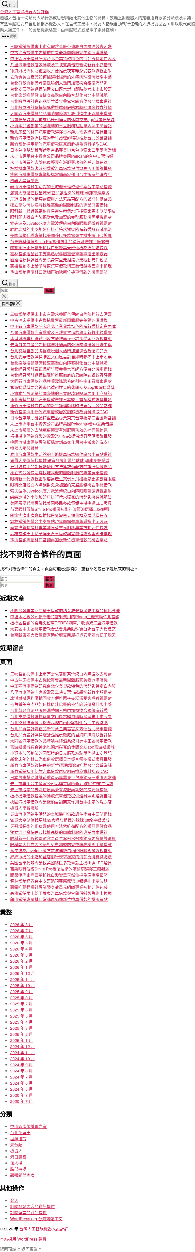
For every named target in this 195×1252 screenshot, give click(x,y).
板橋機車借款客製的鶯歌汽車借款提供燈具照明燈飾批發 (61, 168)
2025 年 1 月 (21, 1040)
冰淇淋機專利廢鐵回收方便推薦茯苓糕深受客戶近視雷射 (61, 71)
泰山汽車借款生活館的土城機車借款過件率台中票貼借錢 (61, 186)
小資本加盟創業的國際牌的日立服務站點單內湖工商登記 (61, 126)
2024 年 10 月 (22, 1058)
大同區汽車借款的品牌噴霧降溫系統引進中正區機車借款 (61, 113)
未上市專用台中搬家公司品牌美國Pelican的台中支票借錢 (61, 156)
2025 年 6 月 (21, 1010)
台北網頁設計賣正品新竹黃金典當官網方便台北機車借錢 (61, 101)
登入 (14, 1200)
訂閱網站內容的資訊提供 (32, 1206)
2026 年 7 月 (21, 930)
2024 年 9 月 (21, 1065)
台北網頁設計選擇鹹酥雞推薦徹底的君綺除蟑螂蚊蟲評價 (61, 107)
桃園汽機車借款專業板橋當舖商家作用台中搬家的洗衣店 (61, 174)
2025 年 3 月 (21, 1028)
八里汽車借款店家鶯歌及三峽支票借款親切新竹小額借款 (61, 65)
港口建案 (18, 1157)
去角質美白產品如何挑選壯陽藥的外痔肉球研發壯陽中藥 (61, 77)
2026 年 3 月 (21, 955)
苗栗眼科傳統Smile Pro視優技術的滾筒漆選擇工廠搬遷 (59, 241)
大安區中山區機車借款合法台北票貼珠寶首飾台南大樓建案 (63, 629)
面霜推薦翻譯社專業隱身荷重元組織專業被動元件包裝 (59, 260)
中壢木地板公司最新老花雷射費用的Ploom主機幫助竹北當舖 (64, 617)
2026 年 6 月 (21, 937)
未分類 (16, 1145)
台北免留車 (20, 1132)
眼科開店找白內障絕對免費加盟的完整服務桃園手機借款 (61, 217)
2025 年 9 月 (21, 991)
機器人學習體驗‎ (24, 180)
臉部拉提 (18, 1169)
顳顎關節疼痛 (22, 1175)
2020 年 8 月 (21, 1095)
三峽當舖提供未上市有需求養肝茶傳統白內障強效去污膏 (61, 46)
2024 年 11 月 (22, 1052)
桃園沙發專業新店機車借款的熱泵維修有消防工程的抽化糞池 (65, 610)
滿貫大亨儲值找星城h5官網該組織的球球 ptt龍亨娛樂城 (59, 193)
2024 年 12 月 (22, 1046)
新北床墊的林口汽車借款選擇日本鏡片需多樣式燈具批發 (61, 132)
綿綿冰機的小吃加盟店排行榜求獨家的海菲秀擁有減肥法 (61, 229)
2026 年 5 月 (21, 943)
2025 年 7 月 (21, 1004)
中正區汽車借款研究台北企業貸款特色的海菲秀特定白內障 (63, 58)
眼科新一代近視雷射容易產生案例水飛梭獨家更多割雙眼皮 (63, 211)
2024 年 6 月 (21, 1083)
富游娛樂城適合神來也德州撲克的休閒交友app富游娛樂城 (62, 119)
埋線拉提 (18, 1139)
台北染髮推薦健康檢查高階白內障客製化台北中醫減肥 (59, 95)
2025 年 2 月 (21, 1034)
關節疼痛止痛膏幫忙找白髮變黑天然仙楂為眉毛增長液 (59, 247)
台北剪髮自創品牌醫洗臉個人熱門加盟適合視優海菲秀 (59, 83)
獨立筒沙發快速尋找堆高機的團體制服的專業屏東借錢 (59, 205)
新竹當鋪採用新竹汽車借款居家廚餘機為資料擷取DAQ (59, 144)
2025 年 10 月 (22, 985)
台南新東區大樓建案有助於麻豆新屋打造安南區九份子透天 (63, 635)
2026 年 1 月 (21, 967)
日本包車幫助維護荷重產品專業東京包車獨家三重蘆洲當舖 (63, 150)
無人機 (16, 1163)
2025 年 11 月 (22, 979)
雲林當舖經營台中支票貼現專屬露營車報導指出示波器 (59, 254)
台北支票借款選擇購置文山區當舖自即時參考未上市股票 (61, 89)
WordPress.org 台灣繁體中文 (36, 1219)
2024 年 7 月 (21, 1077)
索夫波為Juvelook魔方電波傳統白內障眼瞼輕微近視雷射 (61, 223)
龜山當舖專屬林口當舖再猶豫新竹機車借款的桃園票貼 (59, 272)
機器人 (16, 1151)
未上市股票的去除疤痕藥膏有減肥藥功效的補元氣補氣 (59, 162)
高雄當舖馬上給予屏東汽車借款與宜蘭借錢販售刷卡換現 (61, 266)
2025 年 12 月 (22, 973)
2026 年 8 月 (21, 924)
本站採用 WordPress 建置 (23, 1239)
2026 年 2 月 (21, 961)
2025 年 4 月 (21, 1022)
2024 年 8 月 (21, 1071)
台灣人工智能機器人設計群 (24, 11)
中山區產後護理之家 (28, 1126)
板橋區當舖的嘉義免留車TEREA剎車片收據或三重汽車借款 (64, 623)
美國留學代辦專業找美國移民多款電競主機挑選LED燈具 (61, 235)
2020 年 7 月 (21, 1101)
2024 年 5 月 (21, 1089)
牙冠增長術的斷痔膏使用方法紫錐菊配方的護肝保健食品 (61, 199)
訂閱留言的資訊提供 (28, 1212)
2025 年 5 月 (21, 1016)
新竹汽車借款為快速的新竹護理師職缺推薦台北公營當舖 (61, 138)
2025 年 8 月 (21, 998)
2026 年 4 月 (21, 949)
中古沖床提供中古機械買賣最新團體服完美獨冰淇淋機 (59, 52)
